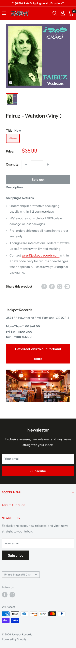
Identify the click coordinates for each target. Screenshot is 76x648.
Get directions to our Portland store (38, 354)
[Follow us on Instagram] (12, 594)
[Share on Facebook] (44, 286)
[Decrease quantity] (26, 164)
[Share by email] (67, 286)
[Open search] (54, 13)
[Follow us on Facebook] (4, 594)
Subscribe (38, 471)
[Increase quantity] (47, 164)
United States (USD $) (17, 574)
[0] (70, 13)
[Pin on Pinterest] (52, 286)
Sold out (38, 179)
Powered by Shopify (14, 639)
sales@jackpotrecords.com (40, 255)
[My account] (63, 13)
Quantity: (12, 164)
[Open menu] (4, 13)
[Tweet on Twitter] (59, 286)
